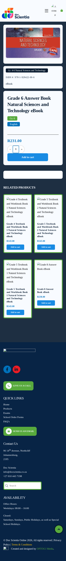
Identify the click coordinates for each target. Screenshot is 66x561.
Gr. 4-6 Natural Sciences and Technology (26, 70)
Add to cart (27, 157)
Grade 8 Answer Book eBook (45, 291)
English (13, 124)
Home (6, 404)
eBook (9, 83)
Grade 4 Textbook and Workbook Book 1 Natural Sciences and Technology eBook (17, 230)
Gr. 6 (12, 118)
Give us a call (22, 385)
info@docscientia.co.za (15, 471)
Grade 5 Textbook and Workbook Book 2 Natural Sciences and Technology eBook (47, 230)
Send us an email (23, 431)
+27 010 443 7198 (12, 476)
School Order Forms (13, 417)
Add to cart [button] (15, 247)
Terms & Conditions (22, 544)
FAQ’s (6, 421)
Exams (6, 413)
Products (7, 408)
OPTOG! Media (45, 548)
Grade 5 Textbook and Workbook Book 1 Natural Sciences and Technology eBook (17, 295)
